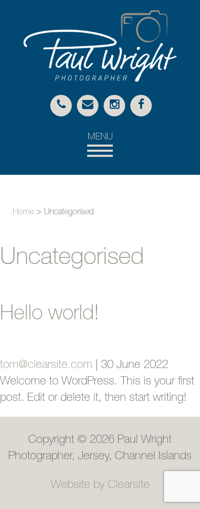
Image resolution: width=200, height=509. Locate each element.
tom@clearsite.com (46, 365)
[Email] (87, 105)
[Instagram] (114, 105)
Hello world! (49, 314)
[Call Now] (61, 105)
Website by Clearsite (100, 485)
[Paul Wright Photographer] (100, 79)
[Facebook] (141, 105)
